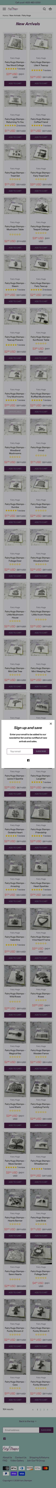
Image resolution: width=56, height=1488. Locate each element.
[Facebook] (28, 760)
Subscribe (41, 751)
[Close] (51, 724)
